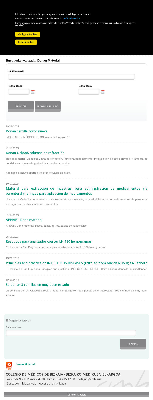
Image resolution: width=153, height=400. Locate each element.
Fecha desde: (15, 86)
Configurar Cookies (27, 34)
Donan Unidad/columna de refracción (35, 152)
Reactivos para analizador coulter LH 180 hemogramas (49, 241)
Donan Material (25, 364)
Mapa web (29, 383)
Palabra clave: (16, 71)
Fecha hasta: (85, 86)
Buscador (13, 383)
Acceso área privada (52, 383)
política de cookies (72, 18)
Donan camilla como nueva (26, 131)
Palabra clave (13, 327)
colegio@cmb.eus (89, 379)
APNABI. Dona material (24, 219)
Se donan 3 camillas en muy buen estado (37, 284)
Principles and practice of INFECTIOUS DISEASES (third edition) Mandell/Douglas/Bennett (76, 263)
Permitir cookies (26, 42)
